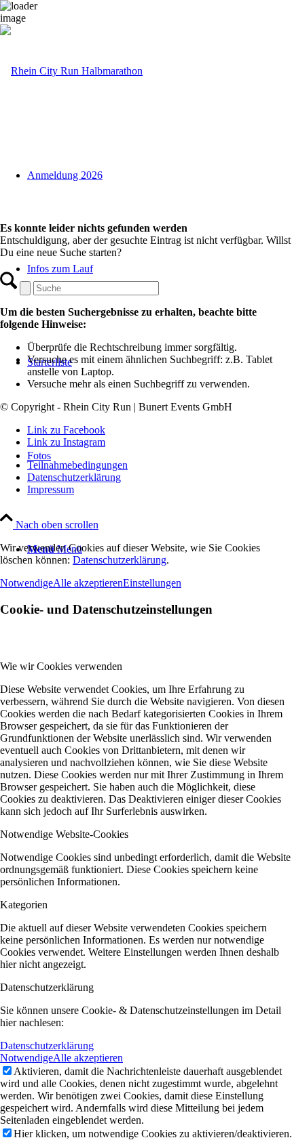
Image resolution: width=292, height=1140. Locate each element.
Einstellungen (152, 583)
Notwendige (26, 583)
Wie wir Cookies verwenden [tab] (61, 666)
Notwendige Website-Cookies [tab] (64, 834)
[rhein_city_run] (71, 71)
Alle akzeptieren (88, 583)
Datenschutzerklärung (119, 560)
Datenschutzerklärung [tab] (47, 987)
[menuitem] (159, 465)
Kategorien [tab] (24, 904)
